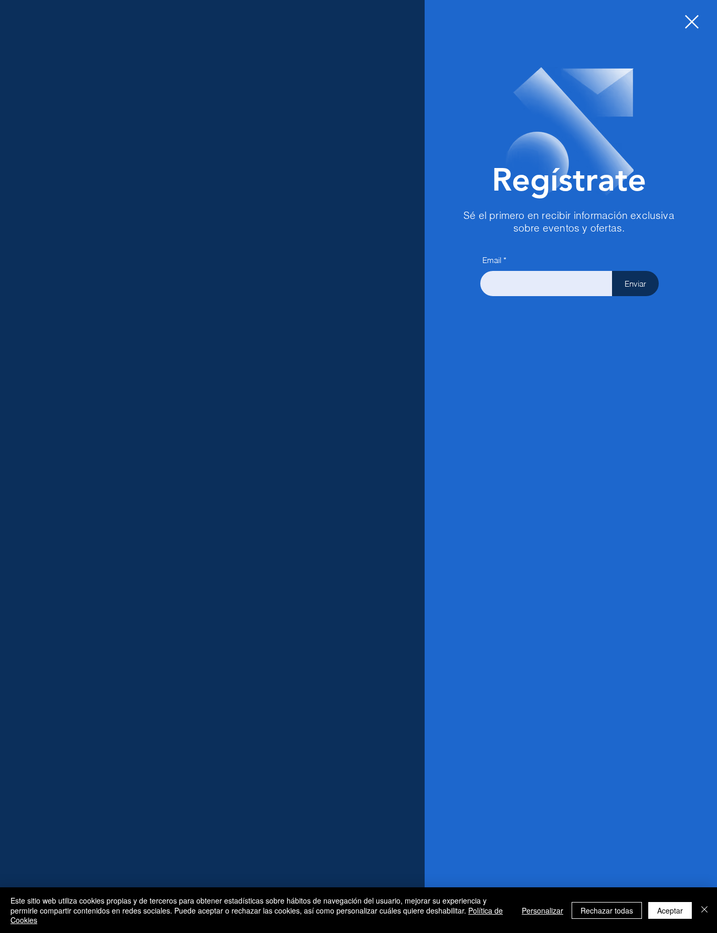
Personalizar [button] (542, 910)
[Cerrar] (704, 910)
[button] (692, 22)
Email (491, 260)
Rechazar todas (607, 910)
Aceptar (670, 910)
